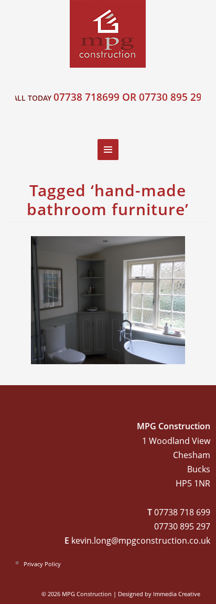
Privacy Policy (42, 564)
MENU (108, 149)
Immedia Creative (176, 594)
